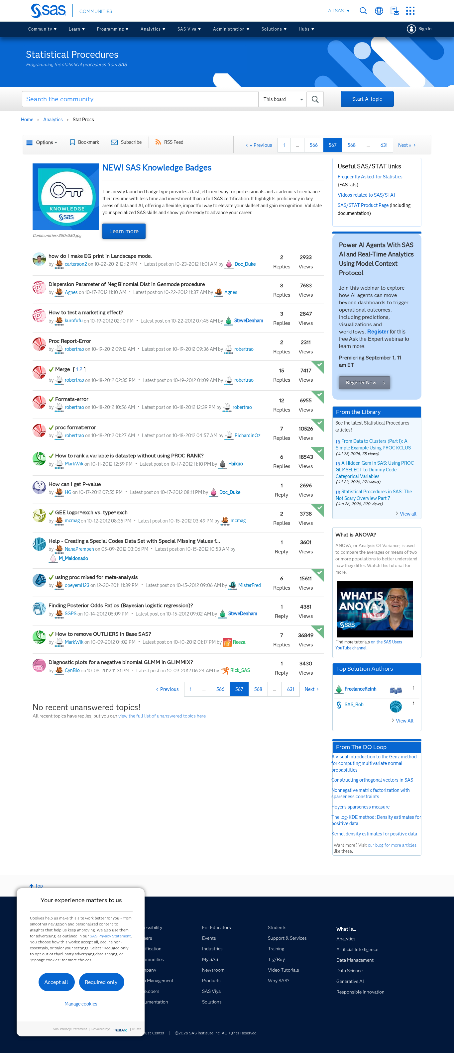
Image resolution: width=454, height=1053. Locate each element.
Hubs (304, 29)
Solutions (272, 29)
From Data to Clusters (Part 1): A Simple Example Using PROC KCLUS (373, 444)
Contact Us (395, 11)
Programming (110, 29)
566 (314, 145)
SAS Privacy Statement (110, 935)
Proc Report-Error (70, 341)
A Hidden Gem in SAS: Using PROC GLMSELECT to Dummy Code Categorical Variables (375, 469)
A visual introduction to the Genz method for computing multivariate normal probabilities (374, 763)
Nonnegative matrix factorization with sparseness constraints (370, 793)
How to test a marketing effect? (86, 312)
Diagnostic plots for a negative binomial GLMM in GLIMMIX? (121, 662)
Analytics (151, 29)
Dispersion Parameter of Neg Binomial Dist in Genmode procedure (127, 284)
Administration (229, 29)
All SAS (336, 11)
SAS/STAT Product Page (363, 205)
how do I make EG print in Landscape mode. (100, 256)
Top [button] (39, 886)
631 (384, 145)
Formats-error (71, 399)
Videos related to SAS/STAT (367, 195)
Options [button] (44, 142)
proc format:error (75, 427)
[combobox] (173, 99)
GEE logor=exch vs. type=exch (91, 512)
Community (40, 29)
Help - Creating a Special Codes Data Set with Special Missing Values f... (134, 541)
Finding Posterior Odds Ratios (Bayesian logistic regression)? (121, 605)
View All (404, 721)
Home (27, 120)
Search (363, 11)
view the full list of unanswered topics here (162, 716)
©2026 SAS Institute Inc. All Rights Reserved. (216, 1032)
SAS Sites (410, 11)
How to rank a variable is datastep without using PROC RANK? (129, 455)
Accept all (56, 982)
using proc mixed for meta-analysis (96, 577)
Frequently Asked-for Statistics (370, 177)
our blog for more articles (392, 845)
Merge (63, 369)
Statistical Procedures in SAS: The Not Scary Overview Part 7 (374, 495)
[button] (66, 196)
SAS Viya (186, 29)
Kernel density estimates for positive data (374, 834)
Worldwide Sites (379, 11)
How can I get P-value (75, 484)
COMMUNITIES (95, 11)
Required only (101, 982)
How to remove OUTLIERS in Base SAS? (103, 634)
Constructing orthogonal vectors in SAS (372, 780)
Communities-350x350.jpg (57, 235)
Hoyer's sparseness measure (360, 807)
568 (352, 145)
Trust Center (153, 1032)
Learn (74, 29)
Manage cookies (80, 1004)
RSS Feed (173, 142)
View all (408, 514)
